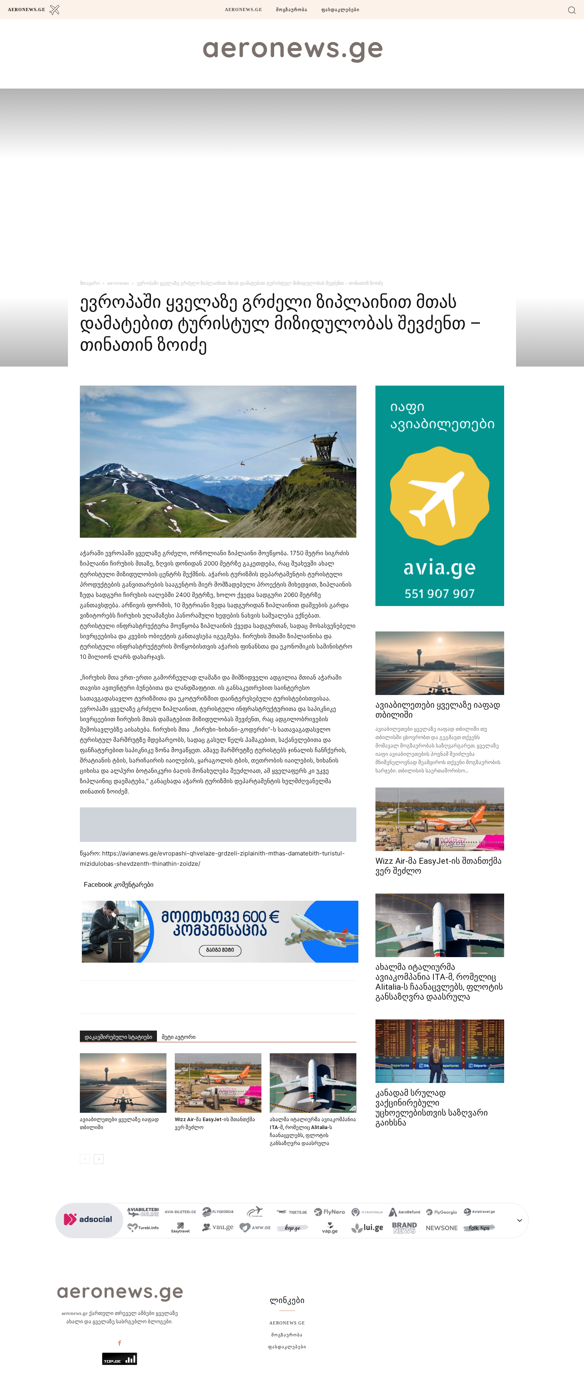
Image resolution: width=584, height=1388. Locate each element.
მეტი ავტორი (178, 1037)
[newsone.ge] (442, 1229)
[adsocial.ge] (89, 1233)
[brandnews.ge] (404, 1229)
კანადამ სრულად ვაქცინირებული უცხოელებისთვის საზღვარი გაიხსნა (431, 1107)
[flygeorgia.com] (442, 1213)
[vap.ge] (330, 1229)
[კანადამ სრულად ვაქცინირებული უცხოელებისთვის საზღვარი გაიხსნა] (439, 1051)
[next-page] (99, 1159)
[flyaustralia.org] (367, 1213)
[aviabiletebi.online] (143, 1213)
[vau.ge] (218, 1229)
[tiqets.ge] (292, 1213)
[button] (572, 9)
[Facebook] (119, 1343)
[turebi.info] (143, 1229)
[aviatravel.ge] (479, 1213)
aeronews (118, 283)
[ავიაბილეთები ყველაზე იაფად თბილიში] (123, 1083)
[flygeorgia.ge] (218, 1213)
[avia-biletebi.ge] (180, 1213)
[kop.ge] (292, 1229)
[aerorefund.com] (404, 1213)
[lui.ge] (367, 1229)
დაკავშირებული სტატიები (118, 1037)
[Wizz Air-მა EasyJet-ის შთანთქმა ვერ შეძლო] (218, 1083)
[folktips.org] (479, 1229)
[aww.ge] (255, 1229)
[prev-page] (85, 1159)
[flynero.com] (330, 1213)
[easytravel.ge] (180, 1229)
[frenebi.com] (255, 1213)
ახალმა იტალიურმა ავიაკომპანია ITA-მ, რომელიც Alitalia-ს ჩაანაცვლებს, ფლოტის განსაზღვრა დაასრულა (439, 982)
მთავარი (90, 283)
